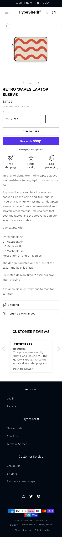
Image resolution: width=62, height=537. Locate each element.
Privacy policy (45, 525)
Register (12, 406)
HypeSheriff (29, 520)
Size (5, 112)
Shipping (12, 473)
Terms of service (23, 530)
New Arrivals (14, 428)
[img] (31, 344)
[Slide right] (38, 83)
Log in (10, 398)
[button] (7, 12)
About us (12, 436)
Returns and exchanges (21, 481)
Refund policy (28, 525)
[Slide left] (23, 83)
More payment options (31, 149)
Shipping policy (42, 530)
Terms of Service (17, 444)
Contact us (13, 466)
